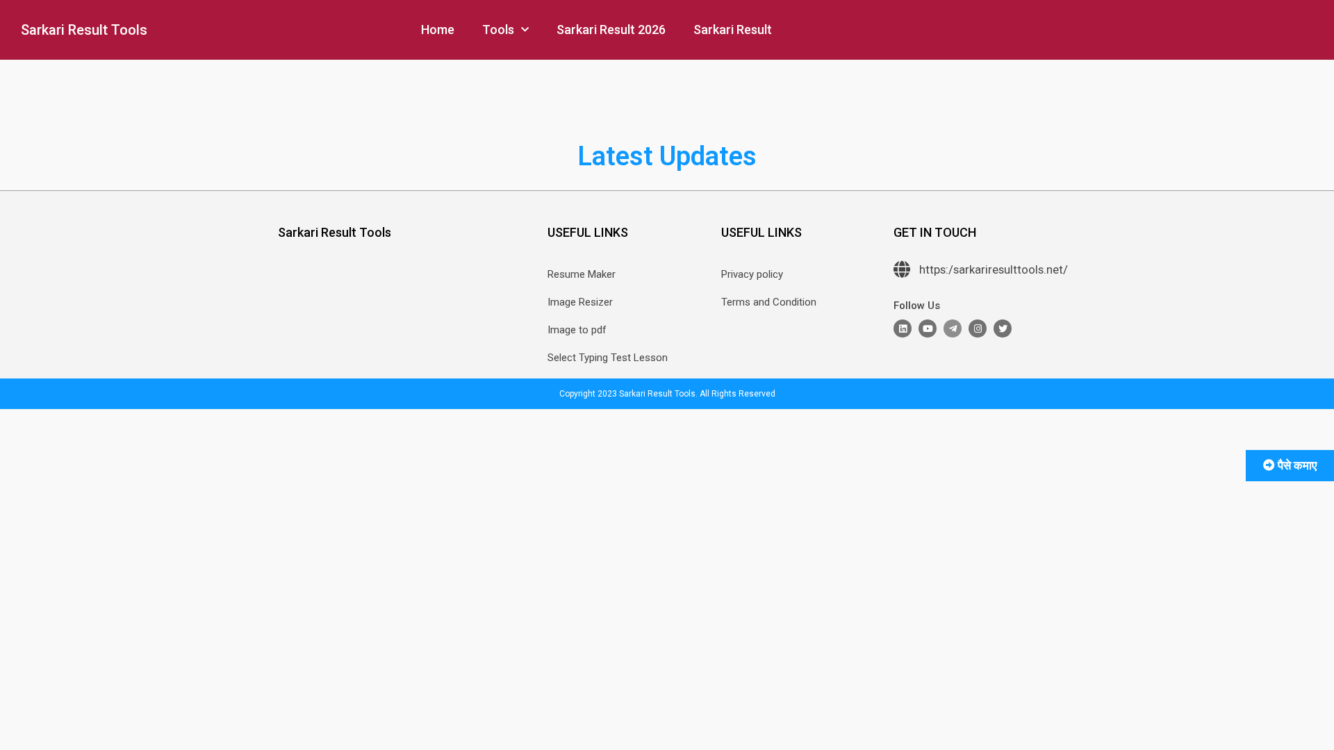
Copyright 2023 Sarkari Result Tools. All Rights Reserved (667, 394)
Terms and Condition (768, 302)
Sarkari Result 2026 (611, 29)
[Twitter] (1003, 328)
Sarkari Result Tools (84, 30)
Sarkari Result (732, 29)
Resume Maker (581, 274)
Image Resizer (580, 302)
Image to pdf (577, 330)
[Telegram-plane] (953, 328)
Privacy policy (752, 274)
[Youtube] (928, 328)
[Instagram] (978, 328)
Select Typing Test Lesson (607, 357)
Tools (498, 29)
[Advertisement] (146, 714)
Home (437, 29)
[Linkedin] (903, 328)
